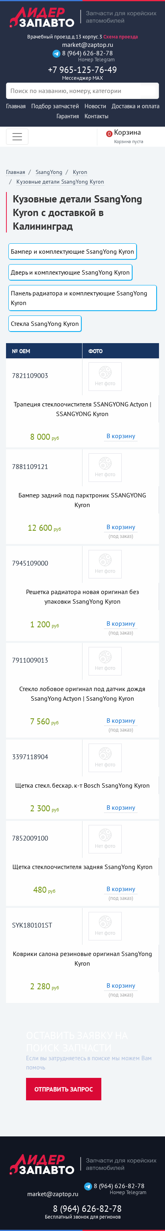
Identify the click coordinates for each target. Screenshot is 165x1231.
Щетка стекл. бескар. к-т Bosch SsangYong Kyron (82, 785)
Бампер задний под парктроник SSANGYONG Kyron (82, 500)
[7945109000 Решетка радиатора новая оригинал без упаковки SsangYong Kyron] (105, 564)
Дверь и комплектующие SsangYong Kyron (70, 272)
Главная (16, 106)
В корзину (121, 436)
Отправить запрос (63, 1089)
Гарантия (67, 116)
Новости (95, 106)
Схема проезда (120, 36)
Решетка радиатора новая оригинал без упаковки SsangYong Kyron (82, 596)
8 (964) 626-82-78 (86, 56)
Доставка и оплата (135, 106)
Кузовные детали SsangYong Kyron (60, 181)
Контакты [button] (97, 116)
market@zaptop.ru (86, 45)
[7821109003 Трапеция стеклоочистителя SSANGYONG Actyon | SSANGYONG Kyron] (105, 376)
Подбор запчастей (55, 106)
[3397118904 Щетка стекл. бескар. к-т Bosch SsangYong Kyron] (105, 757)
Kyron (80, 172)
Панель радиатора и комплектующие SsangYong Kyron (79, 298)
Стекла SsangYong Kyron (45, 323)
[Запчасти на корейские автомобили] (82, 17)
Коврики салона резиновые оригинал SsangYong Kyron (82, 958)
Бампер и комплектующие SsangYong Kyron (72, 251)
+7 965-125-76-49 (82, 72)
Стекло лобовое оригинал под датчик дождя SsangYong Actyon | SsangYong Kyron (82, 693)
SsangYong (49, 172)
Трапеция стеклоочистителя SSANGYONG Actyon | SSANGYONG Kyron (82, 409)
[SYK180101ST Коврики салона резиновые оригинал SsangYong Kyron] (105, 926)
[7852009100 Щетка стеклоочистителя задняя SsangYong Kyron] (105, 839)
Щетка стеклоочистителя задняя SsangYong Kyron (82, 867)
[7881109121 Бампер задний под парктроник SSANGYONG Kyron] (105, 467)
